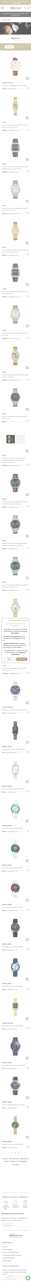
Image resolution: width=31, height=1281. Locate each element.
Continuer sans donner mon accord (18, 620)
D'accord (22, 659)
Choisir (9, 659)
